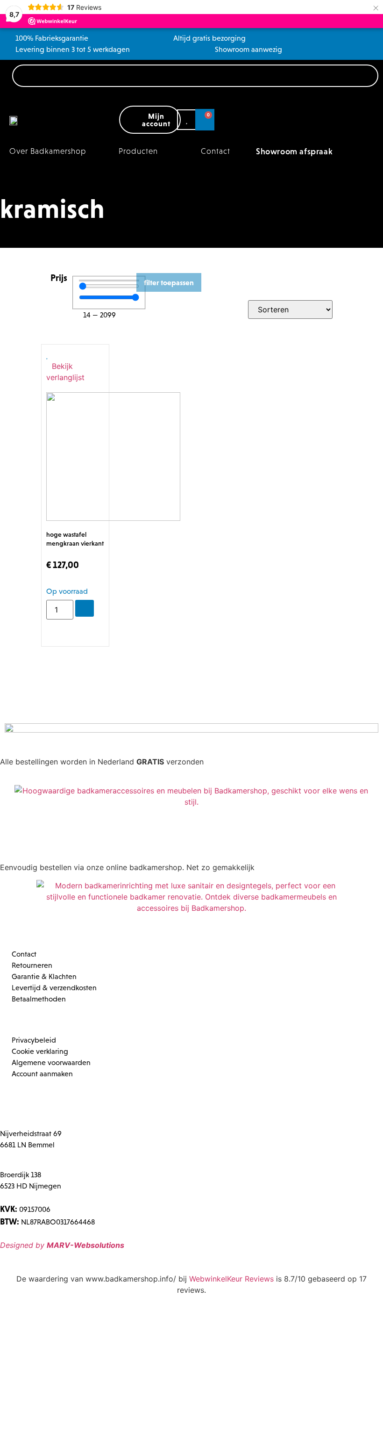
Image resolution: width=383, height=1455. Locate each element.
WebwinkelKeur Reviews (231, 1278)
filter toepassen (169, 282)
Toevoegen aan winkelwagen (84, 608)
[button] (143, 151)
